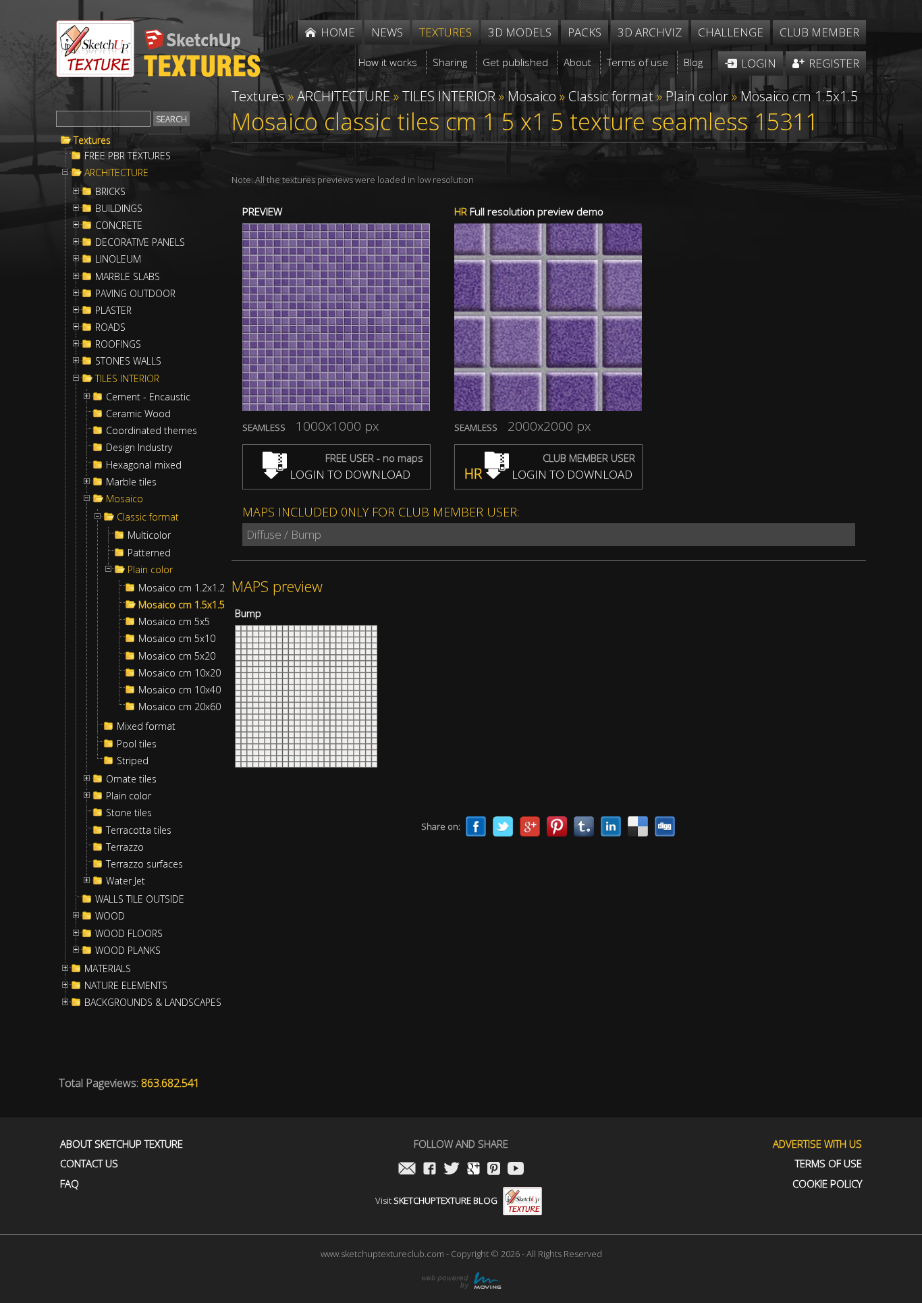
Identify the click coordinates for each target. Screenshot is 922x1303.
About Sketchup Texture (121, 1144)
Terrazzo (125, 847)
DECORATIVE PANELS (140, 242)
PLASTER (113, 310)
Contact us (89, 1163)
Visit (436, 1200)
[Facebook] (476, 826)
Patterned (149, 553)
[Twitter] (503, 826)
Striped (132, 761)
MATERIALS (107, 969)
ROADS (110, 327)
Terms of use (828, 1163)
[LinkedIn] (611, 826)
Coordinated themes (151, 431)
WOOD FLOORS (129, 934)
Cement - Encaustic (148, 397)
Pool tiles (137, 744)
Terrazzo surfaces (144, 864)
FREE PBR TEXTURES (127, 156)
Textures (92, 140)
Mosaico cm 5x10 (176, 639)
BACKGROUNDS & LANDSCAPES (152, 1002)
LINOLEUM (118, 259)
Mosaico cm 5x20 (176, 656)
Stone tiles (129, 813)
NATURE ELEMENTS (125, 986)
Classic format (148, 517)
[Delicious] (638, 826)
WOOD (110, 916)
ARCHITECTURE (116, 173)
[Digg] (665, 826)
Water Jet (125, 881)
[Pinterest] (557, 826)
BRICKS (110, 192)
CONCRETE (118, 225)
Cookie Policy (827, 1183)
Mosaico (124, 499)
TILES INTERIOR (127, 379)
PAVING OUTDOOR (135, 294)
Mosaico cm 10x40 (179, 690)
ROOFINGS (118, 344)
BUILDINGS (118, 209)
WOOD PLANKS (128, 951)
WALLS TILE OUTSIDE (139, 899)
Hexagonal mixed (144, 465)
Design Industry (139, 448)
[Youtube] (516, 1169)
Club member (819, 32)
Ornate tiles (131, 779)
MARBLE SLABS (127, 277)
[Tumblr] (584, 826)
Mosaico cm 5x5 (174, 622)
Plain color (150, 570)
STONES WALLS (128, 361)
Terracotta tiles (138, 830)
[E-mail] (407, 1169)
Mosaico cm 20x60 (179, 707)
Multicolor (149, 535)
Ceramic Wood (138, 414)
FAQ (69, 1183)
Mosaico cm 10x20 (179, 673)
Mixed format (146, 726)
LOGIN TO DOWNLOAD (348, 474)
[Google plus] (530, 826)
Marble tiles (131, 482)
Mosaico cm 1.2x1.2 (181, 588)
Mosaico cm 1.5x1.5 (181, 605)
